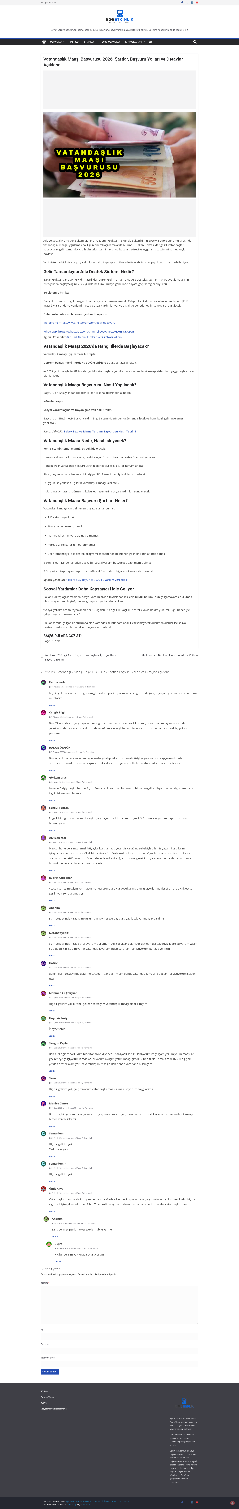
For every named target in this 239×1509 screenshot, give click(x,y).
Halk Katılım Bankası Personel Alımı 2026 (168, 655)
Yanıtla (52, 705)
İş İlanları (89, 41)
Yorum (45, 1282)
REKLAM (44, 1391)
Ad (42, 1329)
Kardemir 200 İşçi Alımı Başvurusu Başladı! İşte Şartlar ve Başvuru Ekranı (81, 657)
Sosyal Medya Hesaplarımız (54, 1408)
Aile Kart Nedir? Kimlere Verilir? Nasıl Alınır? (94, 337)
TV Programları (133, 41)
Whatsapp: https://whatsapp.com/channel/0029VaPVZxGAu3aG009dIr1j (90, 331)
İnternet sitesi (48, 1357)
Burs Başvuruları (111, 41)
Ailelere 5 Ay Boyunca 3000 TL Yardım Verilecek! (96, 580)
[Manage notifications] (232, 1503)
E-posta (45, 1344)
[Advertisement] (119, 89)
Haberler (74, 41)
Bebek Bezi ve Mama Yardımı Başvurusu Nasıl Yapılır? (100, 431)
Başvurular (56, 41)
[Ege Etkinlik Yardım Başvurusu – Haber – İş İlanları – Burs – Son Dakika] (44, 42)
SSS (150, 41)
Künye (44, 1402)
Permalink (91, 687)
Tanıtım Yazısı (47, 1397)
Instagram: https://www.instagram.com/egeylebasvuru (79, 323)
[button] (63, 42)
